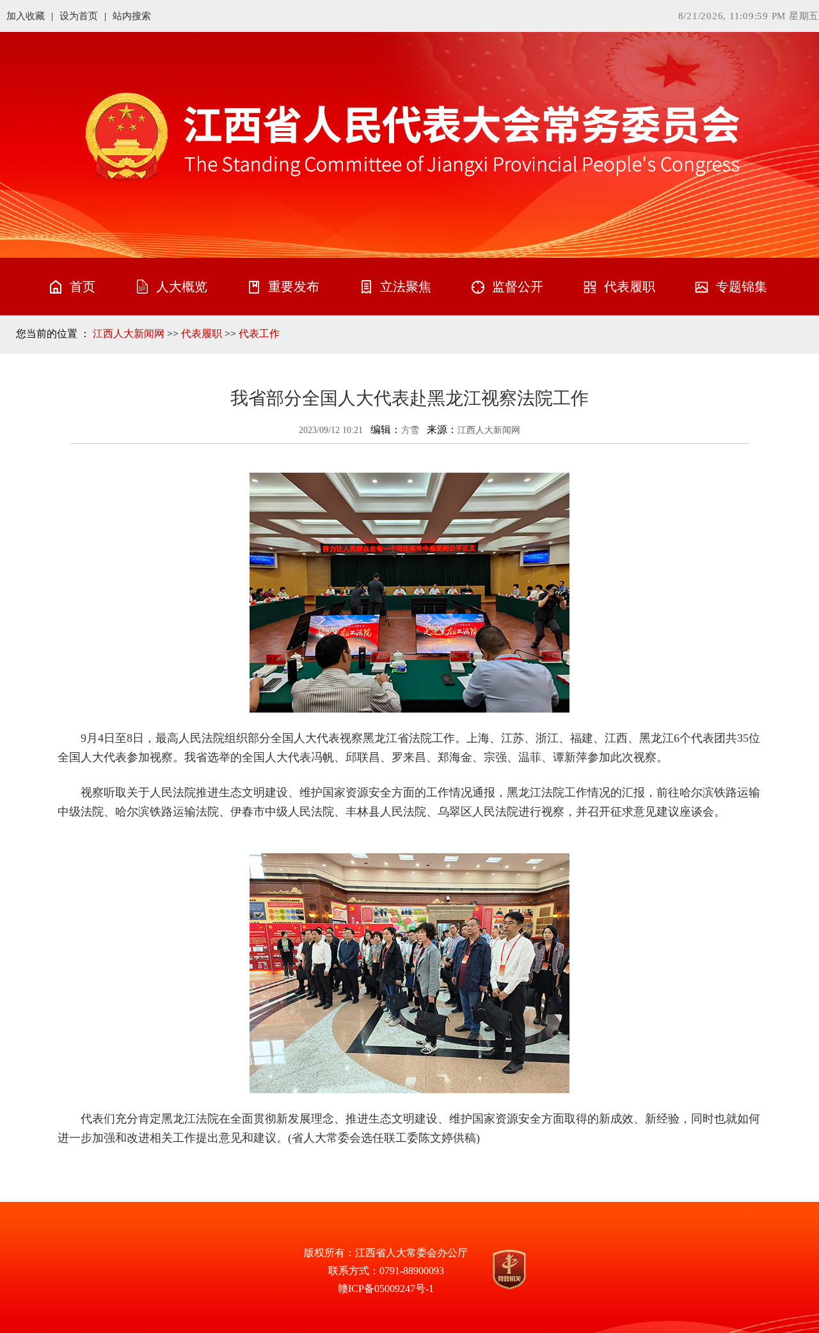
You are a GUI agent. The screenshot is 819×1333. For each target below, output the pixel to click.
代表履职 (201, 333)
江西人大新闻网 (128, 333)
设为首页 (79, 16)
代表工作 (259, 333)
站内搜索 (132, 16)
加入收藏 (25, 16)
